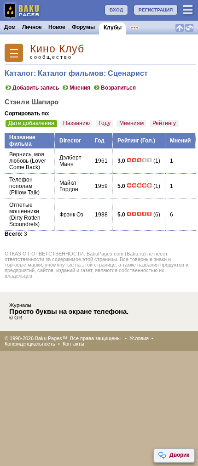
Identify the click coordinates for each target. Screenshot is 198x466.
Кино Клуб (57, 49)
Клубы (113, 27)
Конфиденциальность (30, 344)
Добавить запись (35, 88)
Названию (76, 123)
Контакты (73, 344)
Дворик (179, 455)
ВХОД (116, 9)
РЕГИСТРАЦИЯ (156, 9)
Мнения (80, 88)
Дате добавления (31, 123)
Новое (56, 27)
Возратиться (118, 88)
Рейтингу (164, 123)
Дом (10, 27)
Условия (139, 338)
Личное (32, 27)
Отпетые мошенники (24, 208)
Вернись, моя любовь (26, 157)
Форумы (83, 27)
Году (105, 123)
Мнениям (131, 123)
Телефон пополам (21, 182)
